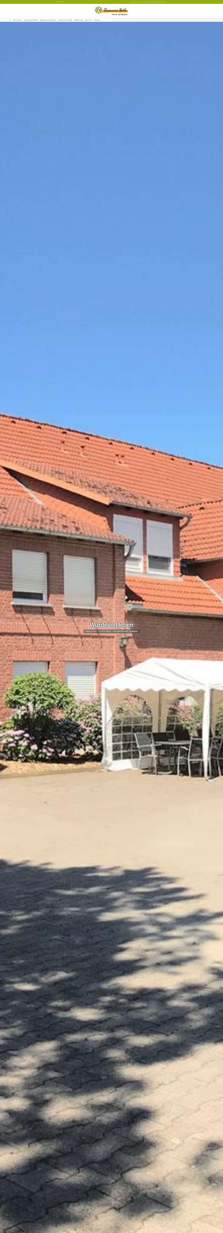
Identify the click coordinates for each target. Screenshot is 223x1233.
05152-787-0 (61, 2)
